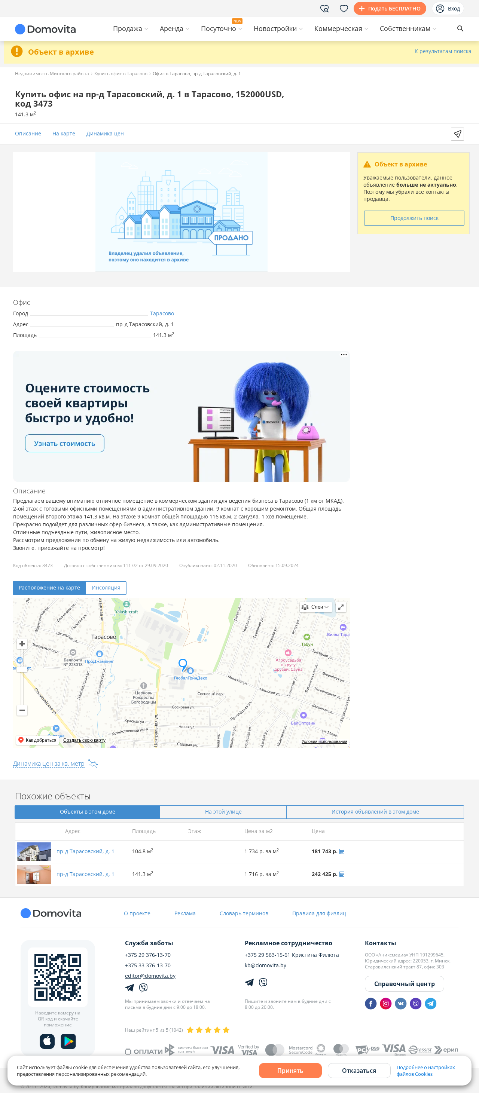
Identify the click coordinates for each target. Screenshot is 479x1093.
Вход (454, 8)
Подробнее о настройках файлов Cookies (426, 1070)
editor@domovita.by (150, 976)
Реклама (185, 913)
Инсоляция (106, 587)
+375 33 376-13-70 (148, 965)
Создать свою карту (84, 740)
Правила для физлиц (319, 913)
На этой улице (223, 811)
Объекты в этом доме (87, 811)
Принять (290, 1070)
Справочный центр (404, 984)
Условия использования (324, 741)
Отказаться (359, 1070)
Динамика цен (105, 134)
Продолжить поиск (414, 217)
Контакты (380, 943)
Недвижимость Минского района (52, 73)
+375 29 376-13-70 (148, 955)
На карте (63, 134)
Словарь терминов (244, 913)
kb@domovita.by (265, 965)
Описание (28, 134)
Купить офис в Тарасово (120, 73)
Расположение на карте (49, 587)
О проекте (137, 913)
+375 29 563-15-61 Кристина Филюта (292, 955)
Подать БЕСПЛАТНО (394, 8)
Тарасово (162, 313)
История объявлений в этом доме (375, 811)
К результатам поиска (443, 51)
